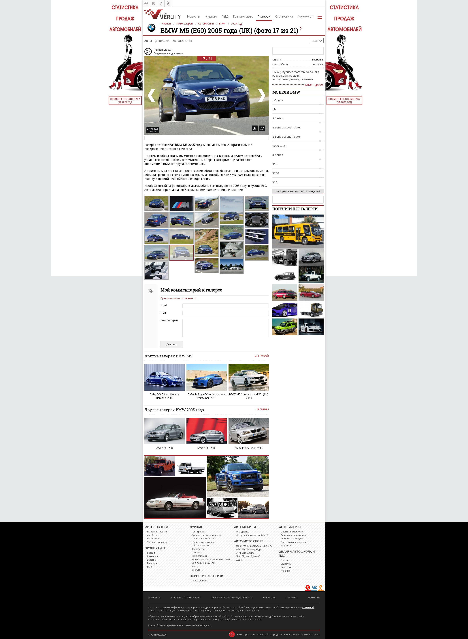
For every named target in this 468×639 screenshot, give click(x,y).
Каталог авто (243, 16)
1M (274, 109)
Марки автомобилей (292, 531)
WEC (251, 552)
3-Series (277, 155)
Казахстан (152, 556)
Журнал (211, 16)
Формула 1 (306, 16)
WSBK (239, 559)
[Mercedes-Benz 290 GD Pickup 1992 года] (311, 274)
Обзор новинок (200, 545)
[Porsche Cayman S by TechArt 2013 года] (311, 326)
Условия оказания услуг (186, 597)
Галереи (264, 16)
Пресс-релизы (199, 580)
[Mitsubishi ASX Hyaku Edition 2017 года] (311, 257)
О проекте (154, 597)
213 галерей (262, 355)
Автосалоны (182, 41)
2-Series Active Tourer (286, 127)
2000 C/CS (279, 145)
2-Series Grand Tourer (286, 136)
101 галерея (262, 409)
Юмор (195, 566)
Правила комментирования (177, 298)
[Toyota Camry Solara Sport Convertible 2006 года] (311, 292)
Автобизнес (153, 535)
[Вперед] (261, 95)
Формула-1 (242, 545)
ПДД (225, 16)
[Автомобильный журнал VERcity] (162, 14)
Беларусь (152, 563)
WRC (238, 549)
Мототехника (154, 538)
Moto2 (249, 556)
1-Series (277, 100)
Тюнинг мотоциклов (203, 542)
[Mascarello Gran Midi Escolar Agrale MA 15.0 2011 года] (298, 232)
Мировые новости (157, 531)
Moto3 (256, 556)
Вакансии (269, 597)
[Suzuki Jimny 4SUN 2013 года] (284, 326)
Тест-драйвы (198, 531)
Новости (193, 16)
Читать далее (314, 85)
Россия (151, 552)
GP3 (270, 545)
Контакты (314, 597)
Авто (148, 41)
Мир (149, 566)
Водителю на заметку (203, 562)
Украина (151, 559)
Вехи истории (199, 556)
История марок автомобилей (252, 535)
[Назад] (151, 95)
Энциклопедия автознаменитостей (211, 559)
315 (274, 164)
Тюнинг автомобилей (203, 538)
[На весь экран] (262, 128)
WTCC (245, 552)
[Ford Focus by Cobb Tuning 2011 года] (284, 309)
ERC (244, 549)
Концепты (197, 552)
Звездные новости (157, 542)
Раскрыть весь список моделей (297, 191)
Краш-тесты (198, 549)
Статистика (284, 16)
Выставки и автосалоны (293, 542)
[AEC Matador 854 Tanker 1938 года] (284, 257)
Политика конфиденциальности (232, 597)
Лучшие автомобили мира (206, 535)
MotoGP (240, 556)
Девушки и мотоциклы (293, 538)
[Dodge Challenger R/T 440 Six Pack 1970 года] (284, 292)
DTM (238, 552)
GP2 (265, 545)
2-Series (277, 118)
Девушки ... (197, 569)
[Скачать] (255, 128)
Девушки (162, 41)
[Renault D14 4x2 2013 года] (311, 309)
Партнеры (291, 597)
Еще (315, 41)
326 (274, 182)
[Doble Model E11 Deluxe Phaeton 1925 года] (284, 274)
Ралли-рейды (254, 549)
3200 (275, 173)
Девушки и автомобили (293, 535)
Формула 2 (255, 545)
